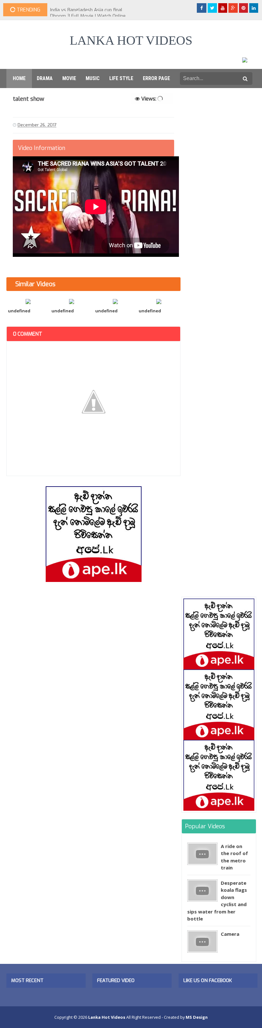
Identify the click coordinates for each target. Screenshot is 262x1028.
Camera (230, 934)
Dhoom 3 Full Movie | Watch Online (88, 10)
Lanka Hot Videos (131, 40)
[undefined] (28, 300)
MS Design (197, 1017)
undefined (19, 311)
